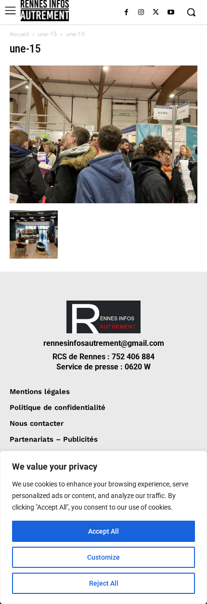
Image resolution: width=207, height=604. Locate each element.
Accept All (103, 531)
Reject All (103, 583)
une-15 (47, 34)
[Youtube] (170, 12)
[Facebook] (126, 12)
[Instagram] (141, 12)
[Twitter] (155, 12)
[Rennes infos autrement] (45, 10)
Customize (103, 557)
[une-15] (103, 200)
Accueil (19, 34)
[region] (103, 527)
